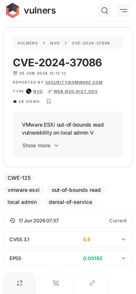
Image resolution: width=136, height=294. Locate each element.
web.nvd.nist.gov (76, 91)
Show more (36, 145)
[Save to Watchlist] (49, 101)
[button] (68, 220)
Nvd (55, 43)
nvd (38, 91)
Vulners (27, 43)
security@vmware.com (74, 82)
